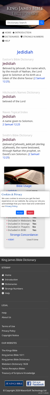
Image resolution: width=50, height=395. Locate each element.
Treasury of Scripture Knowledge (18, 373)
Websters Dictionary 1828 (15, 363)
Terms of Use (8, 326)
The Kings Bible (9, 350)
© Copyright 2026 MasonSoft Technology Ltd (24, 390)
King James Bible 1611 (13, 354)
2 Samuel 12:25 (11, 124)
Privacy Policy (8, 330)
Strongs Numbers (33, 36)
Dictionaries (11, 36)
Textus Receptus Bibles (13, 368)
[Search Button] (41, 22)
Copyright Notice (10, 335)
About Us (6, 317)
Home (7, 32)
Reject (30, 212)
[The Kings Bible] (14, 383)
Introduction (23, 32)
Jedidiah (12, 190)
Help (7, 40)
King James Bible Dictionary (16, 359)
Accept (20, 212)
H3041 (11, 239)
